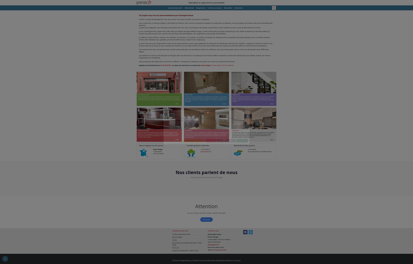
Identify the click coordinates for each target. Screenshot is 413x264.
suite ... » (181, 130)
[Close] (247, 117)
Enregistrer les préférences (226, 146)
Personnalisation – (220, 134)
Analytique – (177, 130)
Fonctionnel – (177, 134)
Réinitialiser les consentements (194, 146)
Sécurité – (176, 139)
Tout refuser (211, 146)
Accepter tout (242, 146)
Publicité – (217, 130)
